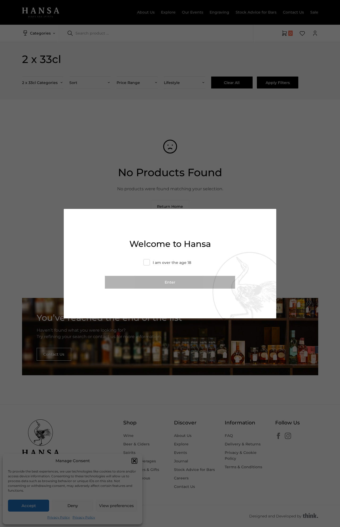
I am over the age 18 (172, 262)
